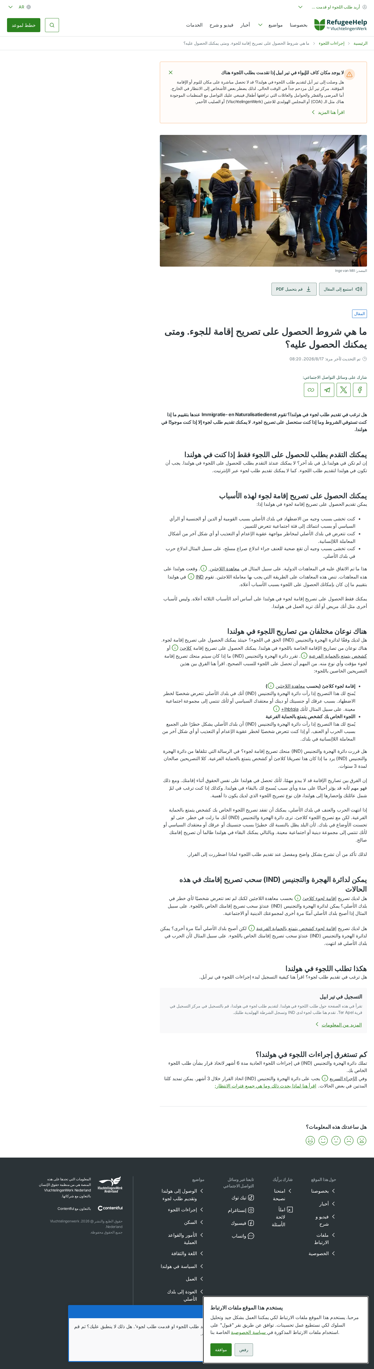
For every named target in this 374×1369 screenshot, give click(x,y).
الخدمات (194, 25)
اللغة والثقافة (184, 1253)
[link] (340, 25)
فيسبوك (238, 1223)
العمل (191, 1279)
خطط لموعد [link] (24, 25)
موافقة (221, 1349)
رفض (243, 1349)
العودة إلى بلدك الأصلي (182, 1295)
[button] (170, 72)
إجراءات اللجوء (332, 43)
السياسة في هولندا (179, 1266)
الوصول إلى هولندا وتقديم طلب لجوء (179, 1194)
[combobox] (332, 7)
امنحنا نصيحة (279, 1194)
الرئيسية (361, 43)
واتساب (239, 1236)
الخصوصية (319, 1253)
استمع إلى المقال (338, 288)
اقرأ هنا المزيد (331, 112)
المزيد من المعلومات (342, 1025)
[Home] (340, 25)
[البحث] (52, 25)
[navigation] (270, 25)
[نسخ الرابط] (311, 390)
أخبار (245, 25)
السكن (190, 1222)
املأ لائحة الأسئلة (278, 1217)
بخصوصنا (298, 25)
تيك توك (239, 1198)
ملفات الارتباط (321, 1238)
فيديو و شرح (221, 25)
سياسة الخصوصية (249, 1332)
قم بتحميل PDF (289, 288)
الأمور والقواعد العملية (182, 1238)
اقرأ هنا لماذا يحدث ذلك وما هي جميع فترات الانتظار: (265, 1086)
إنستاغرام (237, 1210)
